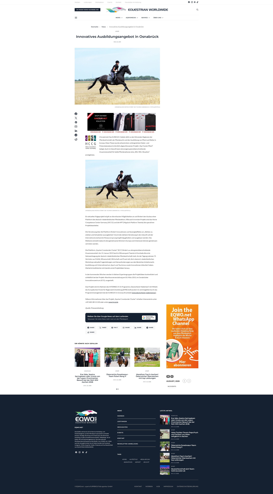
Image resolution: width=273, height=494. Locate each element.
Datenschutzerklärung (187, 486)
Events (109, 2)
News (118, 17)
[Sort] (172, 376)
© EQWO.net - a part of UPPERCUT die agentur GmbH (93, 486)
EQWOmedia (131, 17)
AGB (158, 486)
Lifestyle (133, 459)
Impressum (168, 486)
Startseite (94, 27)
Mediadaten (99, 2)
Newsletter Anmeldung (133, 2)
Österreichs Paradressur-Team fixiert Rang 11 (117, 375)
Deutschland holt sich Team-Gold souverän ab (183, 470)
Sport (117, 31)
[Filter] (168, 376)
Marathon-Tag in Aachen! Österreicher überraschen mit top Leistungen (147, 376)
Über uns (157, 17)
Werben (77, 2)
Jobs (125, 459)
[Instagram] (192, 2)
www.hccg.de (113, 302)
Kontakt (118, 2)
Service (144, 17)
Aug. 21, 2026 (175, 473)
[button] (116, 389)
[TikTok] (197, 2)
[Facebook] (189, 2)
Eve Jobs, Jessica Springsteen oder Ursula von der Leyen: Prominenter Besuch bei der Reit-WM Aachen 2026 (87, 378)
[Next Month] (189, 381)
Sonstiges (87, 371)
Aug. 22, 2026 (87, 385)
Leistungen (88, 2)
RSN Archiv (145, 459)
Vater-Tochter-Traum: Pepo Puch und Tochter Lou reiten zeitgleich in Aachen (184, 434)
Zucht (146, 462)
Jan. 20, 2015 (117, 42)
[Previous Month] (184, 381)
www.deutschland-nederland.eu (143, 293)
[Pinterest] (194, 2)
